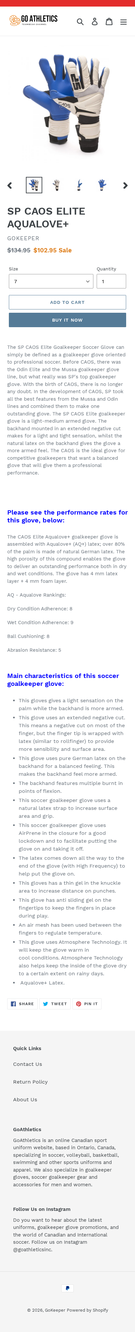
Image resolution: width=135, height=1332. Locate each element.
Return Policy (30, 1082)
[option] (34, 185)
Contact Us (27, 1064)
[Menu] (123, 21)
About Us (25, 1099)
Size (13, 268)
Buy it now (67, 320)
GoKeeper (55, 1310)
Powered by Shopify (87, 1310)
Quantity (106, 268)
